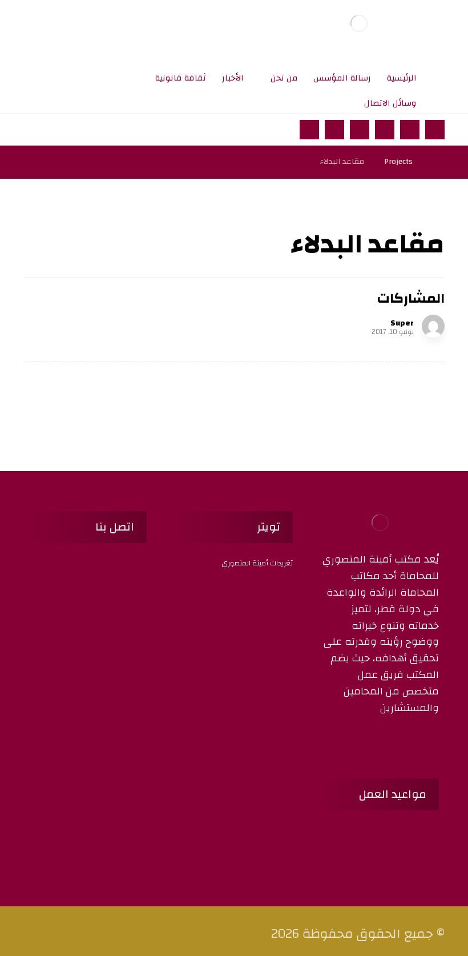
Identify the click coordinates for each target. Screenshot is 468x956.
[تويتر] (409, 129)
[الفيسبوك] (435, 129)
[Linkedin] (357, 741)
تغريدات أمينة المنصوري (257, 563)
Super (402, 323)
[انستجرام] (384, 129)
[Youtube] (372, 741)
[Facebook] (431, 741)
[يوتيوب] (309, 129)
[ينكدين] (359, 129)
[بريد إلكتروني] (334, 129)
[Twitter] (416, 741)
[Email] (401, 741)
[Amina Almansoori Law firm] (359, 23)
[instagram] (387, 741)
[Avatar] (433, 326)
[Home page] (436, 161)
